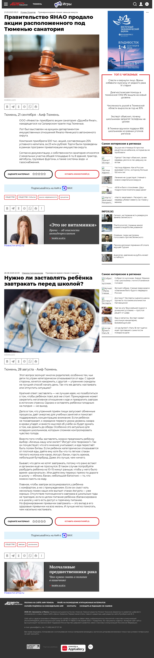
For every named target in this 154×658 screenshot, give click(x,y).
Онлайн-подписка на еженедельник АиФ (43, 606)
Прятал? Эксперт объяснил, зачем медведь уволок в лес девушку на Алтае (131, 160)
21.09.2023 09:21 (11, 12)
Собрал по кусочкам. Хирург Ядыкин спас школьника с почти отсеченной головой (132, 280)
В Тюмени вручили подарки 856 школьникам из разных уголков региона (126, 131)
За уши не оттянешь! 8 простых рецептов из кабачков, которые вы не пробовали (132, 150)
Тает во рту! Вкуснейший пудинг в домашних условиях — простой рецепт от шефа (131, 310)
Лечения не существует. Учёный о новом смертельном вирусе (130, 178)
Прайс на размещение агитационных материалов (81, 603)
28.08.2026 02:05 (12, 273)
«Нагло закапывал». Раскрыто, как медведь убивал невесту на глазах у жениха (131, 199)
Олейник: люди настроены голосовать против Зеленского (128, 236)
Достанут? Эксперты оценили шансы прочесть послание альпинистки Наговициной (132, 300)
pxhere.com (9, 354)
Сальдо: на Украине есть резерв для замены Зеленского (131, 216)
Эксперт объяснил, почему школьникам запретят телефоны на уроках (125, 119)
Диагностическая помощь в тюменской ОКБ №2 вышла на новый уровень (125, 95)
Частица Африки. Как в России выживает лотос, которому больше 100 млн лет (131, 169)
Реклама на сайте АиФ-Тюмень (39, 603)
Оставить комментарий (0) (77, 174)
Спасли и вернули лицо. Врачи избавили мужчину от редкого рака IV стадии (126, 83)
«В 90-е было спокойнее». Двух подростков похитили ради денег (130, 188)
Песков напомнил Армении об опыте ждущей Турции (131, 246)
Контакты (71, 606)
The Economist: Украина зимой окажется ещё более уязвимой (128, 226)
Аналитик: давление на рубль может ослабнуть (131, 256)
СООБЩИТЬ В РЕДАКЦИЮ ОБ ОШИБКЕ (96, 606)
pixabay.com (10, 100)
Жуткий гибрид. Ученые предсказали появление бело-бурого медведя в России (132, 290)
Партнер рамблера (50, 647)
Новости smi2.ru (14, 245)
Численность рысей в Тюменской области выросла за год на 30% (126, 107)
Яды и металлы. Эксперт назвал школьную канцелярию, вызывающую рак (129, 320)
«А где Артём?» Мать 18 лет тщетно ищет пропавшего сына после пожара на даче (131, 330)
